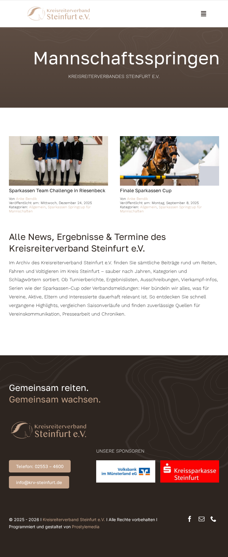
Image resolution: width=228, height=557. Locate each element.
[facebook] (190, 519)
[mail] (202, 519)
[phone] (213, 519)
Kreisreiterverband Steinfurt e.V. (74, 519)
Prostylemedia (85, 526)
